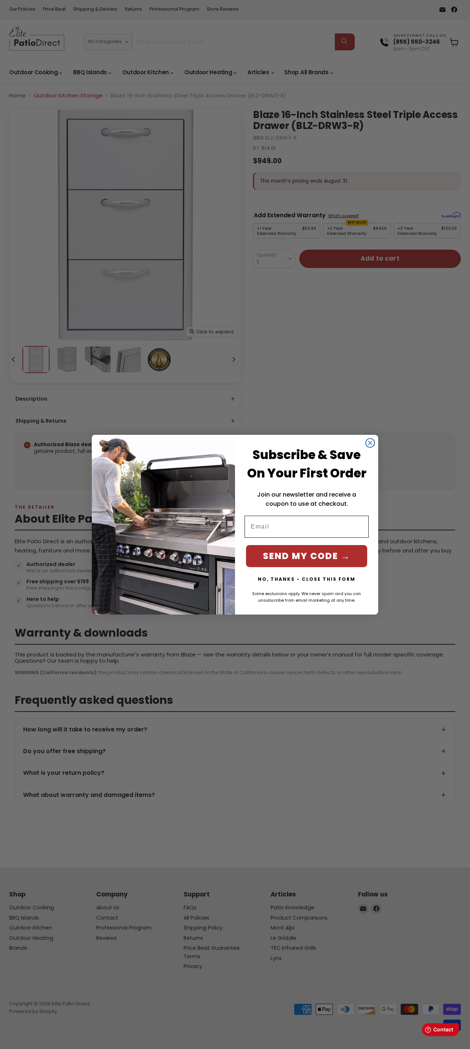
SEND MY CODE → (306, 556)
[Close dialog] (370, 442)
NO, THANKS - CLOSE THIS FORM (306, 579)
